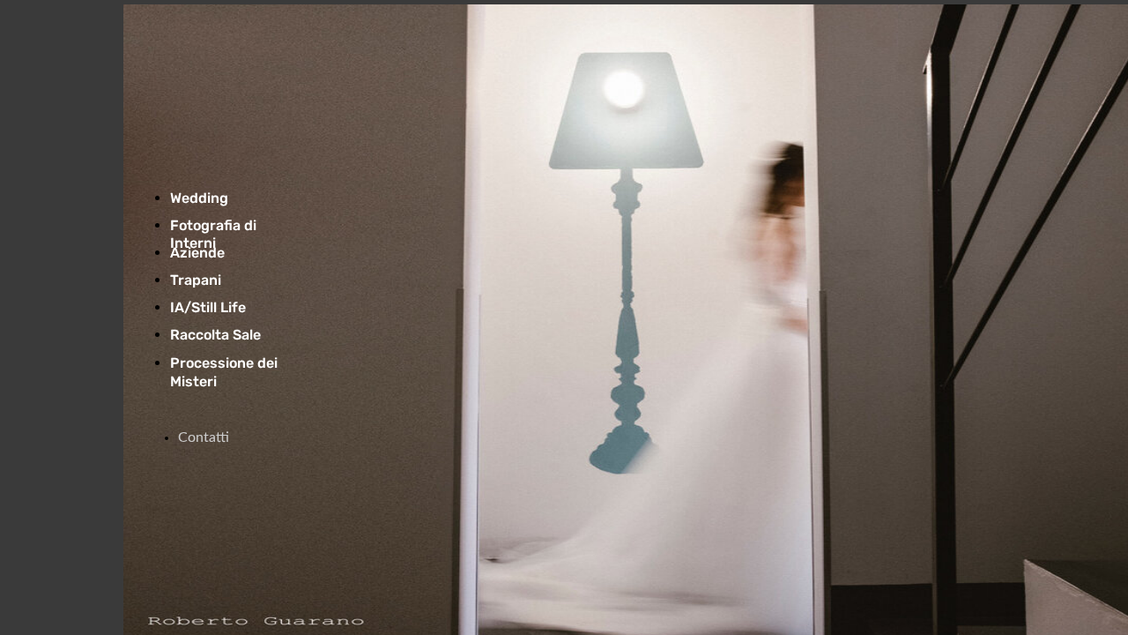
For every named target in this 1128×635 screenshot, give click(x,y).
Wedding (199, 198)
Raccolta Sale (215, 334)
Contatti (203, 437)
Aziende (197, 252)
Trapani (195, 280)
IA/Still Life (208, 307)
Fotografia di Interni (213, 234)
